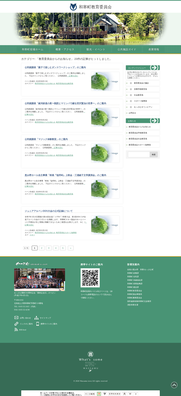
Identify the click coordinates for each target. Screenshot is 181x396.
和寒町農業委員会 (134, 298)
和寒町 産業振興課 (134, 284)
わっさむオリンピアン (143, 107)
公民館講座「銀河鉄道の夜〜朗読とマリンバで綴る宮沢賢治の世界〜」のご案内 (65, 103)
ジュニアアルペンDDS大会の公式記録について (49, 211)
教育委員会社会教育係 (64, 84)
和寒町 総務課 (133, 273)
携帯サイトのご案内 (49, 324)
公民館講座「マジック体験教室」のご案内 (46, 139)
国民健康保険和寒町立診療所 (139, 301)
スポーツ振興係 (140, 101)
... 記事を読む (72, 76)
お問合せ (132, 113)
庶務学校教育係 (140, 89)
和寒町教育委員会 (95, 7)
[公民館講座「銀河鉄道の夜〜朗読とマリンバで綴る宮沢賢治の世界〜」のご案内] (103, 128)
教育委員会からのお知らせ (45, 84)
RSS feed (22, 330)
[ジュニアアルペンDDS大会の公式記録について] (103, 235)
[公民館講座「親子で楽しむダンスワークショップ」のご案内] (103, 92)
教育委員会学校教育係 (138, 133)
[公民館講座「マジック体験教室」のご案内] (103, 164)
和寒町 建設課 (133, 287)
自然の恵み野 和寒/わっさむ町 (140, 269)
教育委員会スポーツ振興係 (66, 233)
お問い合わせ (25, 318)
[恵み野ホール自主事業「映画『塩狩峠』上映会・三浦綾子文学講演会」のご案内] (103, 199)
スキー (32, 235)
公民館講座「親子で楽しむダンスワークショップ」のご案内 (55, 67)
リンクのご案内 (26, 324)
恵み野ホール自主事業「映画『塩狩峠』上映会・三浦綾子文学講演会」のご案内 (65, 175)
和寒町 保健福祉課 (134, 280)
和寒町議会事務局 (134, 294)
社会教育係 (138, 95)
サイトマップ (45, 318)
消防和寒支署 (132, 305)
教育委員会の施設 (141, 83)
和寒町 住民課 (133, 277)
